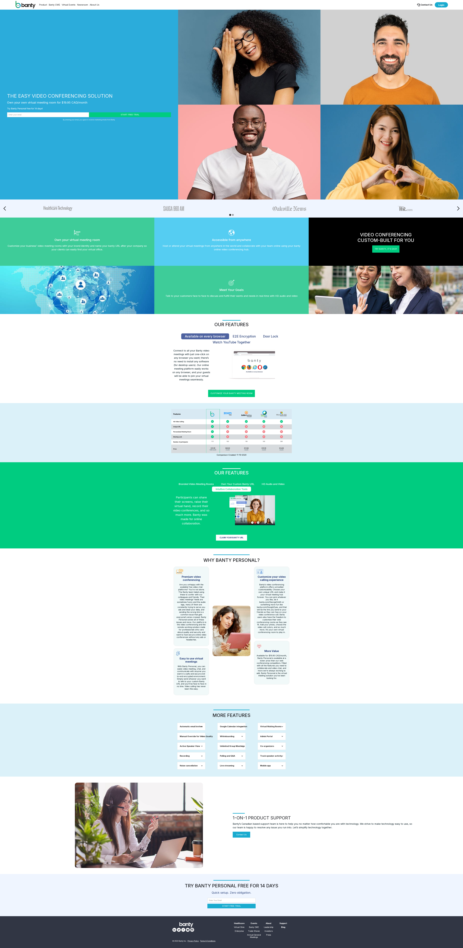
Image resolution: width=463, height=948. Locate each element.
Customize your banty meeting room (231, 393)
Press (268, 935)
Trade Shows (254, 931)
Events (254, 923)
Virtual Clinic (239, 927)
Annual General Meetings (254, 936)
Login (441, 5)
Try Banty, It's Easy (386, 249)
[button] (43, 4)
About (268, 923)
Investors (269, 931)
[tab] (205, 336)
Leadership (268, 927)
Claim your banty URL (231, 537)
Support (283, 923)
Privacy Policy (193, 941)
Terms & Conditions (207, 941)
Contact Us (241, 834)
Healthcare (239, 923)
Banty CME (54, 4)
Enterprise (239, 931)
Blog (283, 927)
